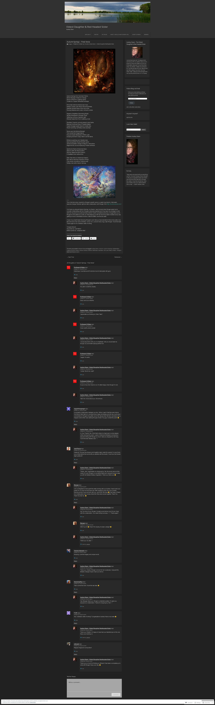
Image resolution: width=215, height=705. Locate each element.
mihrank (76, 644)
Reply (75, 277)
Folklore (90, 250)
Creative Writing (71, 250)
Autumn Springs (108, 248)
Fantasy (85, 250)
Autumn (101, 248)
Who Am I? (88, 34)
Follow (131, 103)
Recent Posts (82, 248)
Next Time (70, 257)
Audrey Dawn (95, 248)
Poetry (96, 34)
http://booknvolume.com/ (114, 204)
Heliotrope (95, 250)
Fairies (81, 250)
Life (104, 250)
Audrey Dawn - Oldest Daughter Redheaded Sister (101, 44)
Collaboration (116, 248)
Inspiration (100, 250)
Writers (114, 250)
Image (70, 44)
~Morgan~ (119, 250)
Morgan (76, 485)
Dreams (77, 250)
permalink (76, 252)
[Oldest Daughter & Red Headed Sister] (107, 12)
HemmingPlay (78, 582)
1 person (88, 544)
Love (107, 250)
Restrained (118, 257)
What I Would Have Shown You (120, 34)
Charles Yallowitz (79, 550)
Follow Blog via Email (133, 88)
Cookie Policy (33, 702)
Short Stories (136, 34)
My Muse (104, 34)
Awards (146, 34)
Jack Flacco (77, 448)
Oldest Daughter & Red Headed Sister (87, 27)
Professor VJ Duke (79, 267)
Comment (116, 694)
